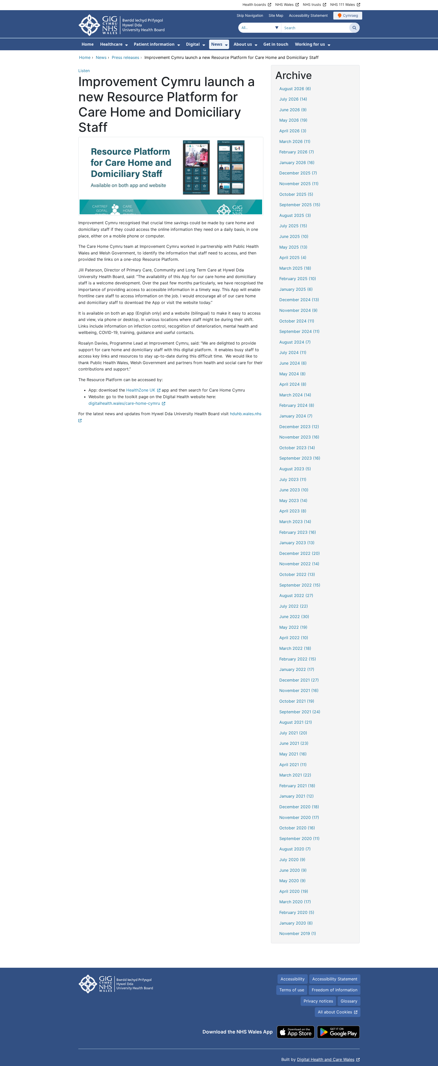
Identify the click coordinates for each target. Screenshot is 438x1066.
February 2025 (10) (297, 278)
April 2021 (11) (293, 764)
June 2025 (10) (293, 236)
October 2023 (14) (297, 447)
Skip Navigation (250, 15)
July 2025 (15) (293, 225)
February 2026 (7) (296, 151)
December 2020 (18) (299, 806)
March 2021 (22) (295, 775)
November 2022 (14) (299, 563)
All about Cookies (335, 1011)
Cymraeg (350, 15)
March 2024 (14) (295, 394)
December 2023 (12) (299, 426)
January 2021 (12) (296, 796)
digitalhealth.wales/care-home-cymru (124, 403)
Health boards (254, 4)
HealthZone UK (140, 390)
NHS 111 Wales (342, 4)
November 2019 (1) (297, 933)
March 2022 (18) (295, 648)
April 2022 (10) (293, 637)
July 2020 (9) (292, 859)
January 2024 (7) (296, 415)
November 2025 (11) (299, 183)
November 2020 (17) (299, 817)
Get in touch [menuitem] (275, 44)
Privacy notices (318, 1001)
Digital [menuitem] (193, 44)
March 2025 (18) (295, 268)
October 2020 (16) (297, 827)
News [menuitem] (216, 44)
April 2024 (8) (292, 384)
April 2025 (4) (292, 257)
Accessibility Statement (308, 15)
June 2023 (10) (293, 489)
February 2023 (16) (297, 532)
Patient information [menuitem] (154, 44)
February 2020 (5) (296, 912)
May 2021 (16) (293, 753)
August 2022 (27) (296, 595)
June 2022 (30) (294, 616)
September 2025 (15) (299, 204)
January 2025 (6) (296, 289)
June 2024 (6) (293, 363)
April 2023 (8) (292, 510)
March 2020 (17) (295, 901)
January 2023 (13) (297, 542)
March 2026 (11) (295, 141)
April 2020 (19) (293, 891)
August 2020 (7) (295, 848)
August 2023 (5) (295, 468)
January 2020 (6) (296, 923)
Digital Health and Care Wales (325, 1059)
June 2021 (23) (293, 743)
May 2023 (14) (293, 500)
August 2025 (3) (295, 215)
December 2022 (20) (299, 553)
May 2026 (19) (293, 120)
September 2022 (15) (299, 585)
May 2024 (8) (292, 373)
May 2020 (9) (292, 880)
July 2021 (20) (293, 732)
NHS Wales (284, 4)
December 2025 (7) (298, 172)
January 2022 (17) (296, 669)
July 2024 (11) (292, 352)
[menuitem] (126, 45)
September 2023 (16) (299, 458)
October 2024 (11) (296, 321)
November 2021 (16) (299, 690)
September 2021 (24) (299, 711)
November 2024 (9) (298, 310)
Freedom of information (334, 989)
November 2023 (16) (299, 437)
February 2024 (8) (296, 405)
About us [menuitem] (243, 44)
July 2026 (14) (293, 99)
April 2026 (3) (292, 130)
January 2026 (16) (297, 162)
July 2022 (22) (293, 606)
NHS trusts (312, 4)
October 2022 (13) (297, 574)
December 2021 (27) (299, 680)
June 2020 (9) (293, 870)
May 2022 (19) (293, 627)
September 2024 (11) (299, 331)
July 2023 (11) (292, 479)
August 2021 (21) (295, 722)
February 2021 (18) (297, 785)
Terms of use (291, 989)
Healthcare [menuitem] (111, 44)
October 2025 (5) (296, 194)
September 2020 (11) (299, 838)
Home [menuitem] (88, 44)
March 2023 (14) (295, 521)
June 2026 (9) (293, 109)
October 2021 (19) (296, 701)
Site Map (276, 15)
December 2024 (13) (299, 299)
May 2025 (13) (293, 247)
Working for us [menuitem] (310, 44)
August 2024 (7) (295, 342)
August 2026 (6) (295, 88)
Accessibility (293, 978)
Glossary (349, 1001)
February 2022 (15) (297, 658)
